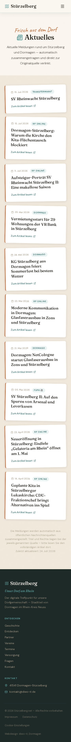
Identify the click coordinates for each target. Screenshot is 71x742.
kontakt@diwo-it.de (22, 691)
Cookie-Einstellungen (17, 725)
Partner (9, 637)
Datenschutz (29, 717)
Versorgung (12, 655)
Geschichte (12, 625)
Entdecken (12, 631)
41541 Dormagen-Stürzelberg (28, 685)
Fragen (9, 661)
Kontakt (10, 667)
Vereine (9, 643)
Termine (10, 649)
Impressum (11, 717)
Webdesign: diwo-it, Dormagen (23, 733)
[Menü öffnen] (62, 6)
